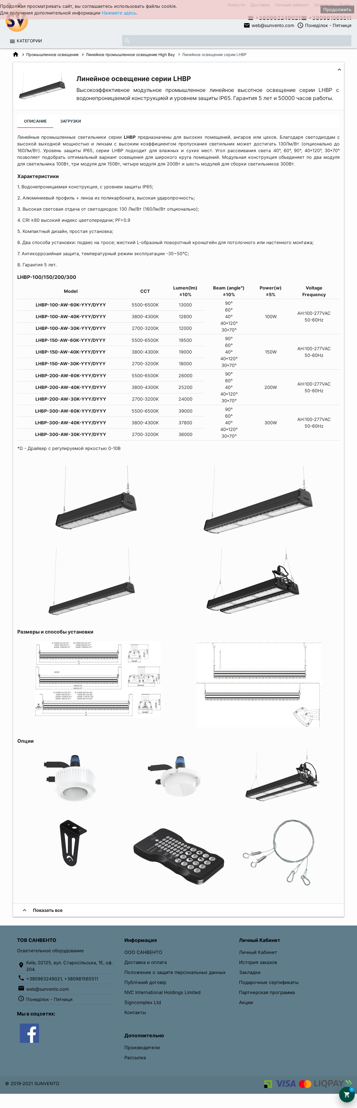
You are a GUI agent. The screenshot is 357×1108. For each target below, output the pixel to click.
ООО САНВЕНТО (143, 952)
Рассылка (135, 1057)
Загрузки (70, 121)
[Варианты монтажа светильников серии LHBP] (259, 726)
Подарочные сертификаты (268, 982)
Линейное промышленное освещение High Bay (130, 54)
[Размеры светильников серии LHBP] (98, 716)
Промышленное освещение (52, 54)
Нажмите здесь (119, 13)
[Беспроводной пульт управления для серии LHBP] (178, 887)
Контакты (135, 1012)
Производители (142, 1047)
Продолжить (337, 9)
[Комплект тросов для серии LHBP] (286, 887)
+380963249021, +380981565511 (62, 979)
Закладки (249, 972)
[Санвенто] (29, 1033)
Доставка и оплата (145, 962)
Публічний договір (145, 982)
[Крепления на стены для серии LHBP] (71, 869)
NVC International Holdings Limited (162, 992)
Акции (246, 1002)
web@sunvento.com (268, 25)
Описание (35, 121)
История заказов (258, 962)
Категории (29, 40)
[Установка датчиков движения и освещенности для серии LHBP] (286, 803)
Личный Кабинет (258, 952)
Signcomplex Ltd (142, 1002)
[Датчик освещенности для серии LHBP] (71, 803)
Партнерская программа (267, 992)
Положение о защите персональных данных (175, 972)
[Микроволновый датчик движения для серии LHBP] (178, 803)
